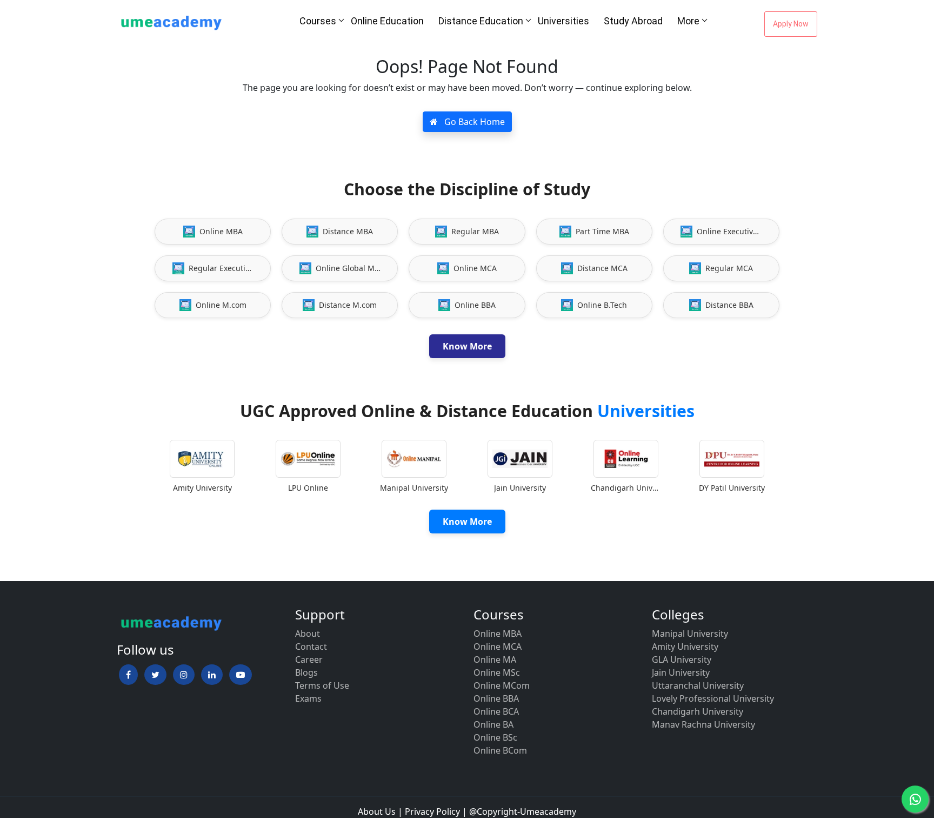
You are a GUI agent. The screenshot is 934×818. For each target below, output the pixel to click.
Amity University (685, 646)
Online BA (493, 724)
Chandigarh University (697, 711)
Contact (311, 646)
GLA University (681, 659)
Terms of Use (322, 685)
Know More (467, 346)
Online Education (387, 21)
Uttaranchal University (698, 685)
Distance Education (480, 21)
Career (309, 659)
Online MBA (497, 633)
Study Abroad (633, 21)
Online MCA (497, 646)
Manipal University (690, 633)
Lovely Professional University (713, 698)
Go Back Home (473, 122)
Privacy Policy (432, 811)
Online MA (494, 659)
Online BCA (496, 711)
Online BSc (495, 737)
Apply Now (791, 23)
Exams (308, 698)
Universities (563, 21)
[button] (128, 674)
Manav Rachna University (703, 724)
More (688, 21)
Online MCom (501, 685)
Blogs (306, 672)
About (307, 633)
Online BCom (500, 750)
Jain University (681, 672)
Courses (317, 21)
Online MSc (496, 672)
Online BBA (496, 698)
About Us (377, 811)
